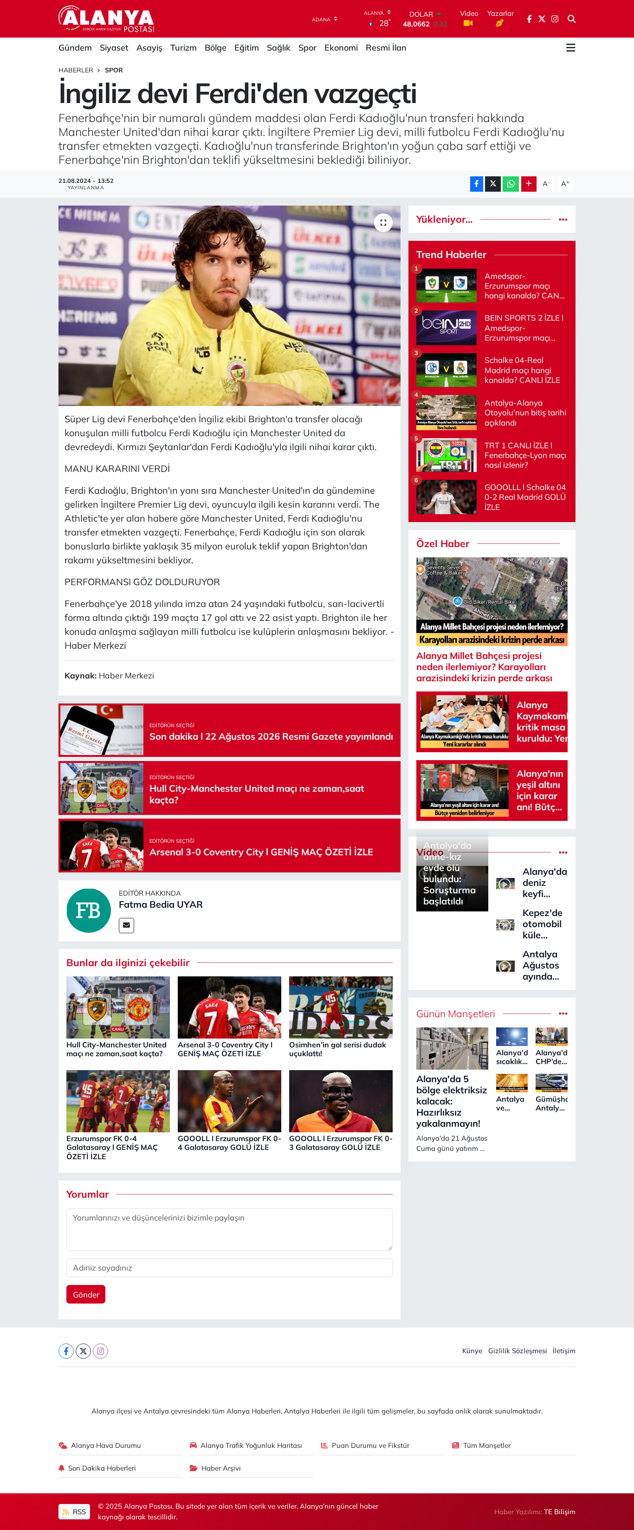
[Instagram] (100, 1351)
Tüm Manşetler (487, 1445)
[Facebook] (66, 1351)
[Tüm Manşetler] (563, 1014)
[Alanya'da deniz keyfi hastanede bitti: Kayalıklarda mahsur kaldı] (505, 882)
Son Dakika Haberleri (102, 1468)
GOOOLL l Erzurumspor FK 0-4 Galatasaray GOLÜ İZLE (229, 1143)
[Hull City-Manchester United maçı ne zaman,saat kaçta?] (118, 1006)
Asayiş (149, 47)
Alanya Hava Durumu (106, 1445)
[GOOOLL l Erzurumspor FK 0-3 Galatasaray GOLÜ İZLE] (341, 1100)
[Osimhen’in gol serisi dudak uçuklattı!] (341, 1006)
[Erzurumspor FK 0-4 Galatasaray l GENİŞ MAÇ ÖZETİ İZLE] (118, 1100)
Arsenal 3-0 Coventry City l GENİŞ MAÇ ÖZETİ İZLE (225, 1049)
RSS (78, 1511)
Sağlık (279, 47)
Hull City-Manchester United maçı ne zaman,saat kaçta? (116, 1049)
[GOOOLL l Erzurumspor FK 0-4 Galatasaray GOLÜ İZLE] (229, 1100)
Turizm (183, 47)
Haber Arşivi (221, 1468)
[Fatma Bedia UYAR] (88, 910)
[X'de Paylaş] (493, 184)
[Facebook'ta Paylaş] (476, 184)
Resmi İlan (386, 47)
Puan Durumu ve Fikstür (370, 1445)
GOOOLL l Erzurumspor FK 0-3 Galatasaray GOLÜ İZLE (341, 1143)
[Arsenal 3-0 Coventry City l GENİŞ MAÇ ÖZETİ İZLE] (229, 1006)
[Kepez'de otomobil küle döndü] (505, 924)
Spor (307, 47)
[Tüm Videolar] (563, 852)
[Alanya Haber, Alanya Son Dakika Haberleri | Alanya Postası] (106, 18)
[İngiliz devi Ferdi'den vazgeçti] (229, 306)
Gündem (75, 47)
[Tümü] (563, 219)
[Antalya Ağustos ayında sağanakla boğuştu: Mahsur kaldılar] (505, 965)
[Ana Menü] (571, 48)
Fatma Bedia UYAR (161, 904)
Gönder (86, 1294)
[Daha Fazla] (529, 184)
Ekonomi (341, 47)
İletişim (564, 1350)
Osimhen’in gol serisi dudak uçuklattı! (337, 1049)
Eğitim (246, 47)
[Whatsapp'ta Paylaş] (511, 184)
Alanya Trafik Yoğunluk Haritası (251, 1445)
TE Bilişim (560, 1511)
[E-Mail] (126, 925)
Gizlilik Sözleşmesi (517, 1350)
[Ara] (572, 19)
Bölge (215, 47)
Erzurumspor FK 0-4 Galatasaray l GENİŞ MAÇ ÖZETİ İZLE (112, 1147)
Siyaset (114, 47)
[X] (83, 1351)
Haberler (75, 70)
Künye (472, 1350)
